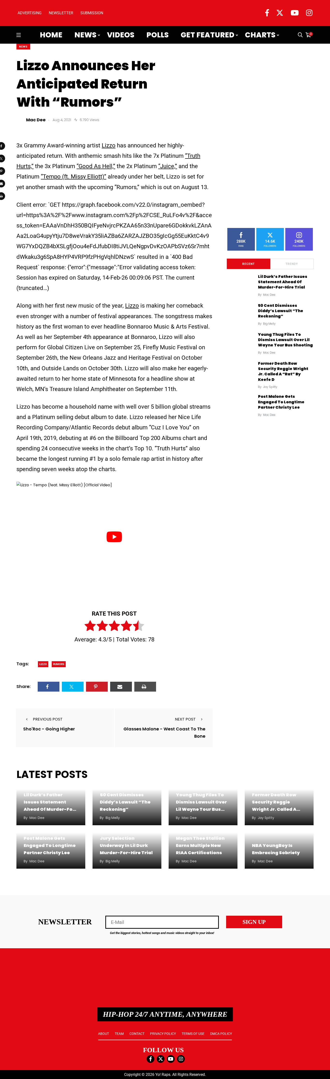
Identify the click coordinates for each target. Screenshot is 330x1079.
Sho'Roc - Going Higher (49, 729)
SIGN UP (254, 922)
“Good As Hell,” (96, 166)
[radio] (90, 626)
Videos (120, 35)
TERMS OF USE (193, 1034)
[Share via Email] (121, 687)
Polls (157, 35)
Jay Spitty (270, 387)
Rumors (58, 664)
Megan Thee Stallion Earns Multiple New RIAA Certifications (200, 845)
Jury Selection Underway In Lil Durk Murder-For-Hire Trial (126, 845)
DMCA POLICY (221, 1034)
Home (51, 35)
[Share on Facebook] (48, 687)
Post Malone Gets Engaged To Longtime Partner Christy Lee (281, 402)
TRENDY (292, 264)
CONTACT (136, 1034)
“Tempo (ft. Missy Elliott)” (73, 176)
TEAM (119, 1034)
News (85, 35)
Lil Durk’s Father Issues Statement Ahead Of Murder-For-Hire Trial (282, 282)
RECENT (248, 264)
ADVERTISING (30, 13)
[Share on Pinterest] (97, 687)
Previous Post (48, 719)
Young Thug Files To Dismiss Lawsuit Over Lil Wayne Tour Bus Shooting (285, 340)
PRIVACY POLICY (163, 1034)
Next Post (185, 719)
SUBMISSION (91, 13)
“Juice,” (167, 166)
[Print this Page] (145, 687)
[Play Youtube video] (114, 537)
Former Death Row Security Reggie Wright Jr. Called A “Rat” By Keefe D (283, 371)
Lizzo (108, 145)
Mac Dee (269, 295)
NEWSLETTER (61, 13)
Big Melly (269, 324)
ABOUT (103, 1034)
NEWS (23, 46)
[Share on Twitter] (73, 687)
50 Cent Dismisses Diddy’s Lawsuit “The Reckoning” (280, 311)
